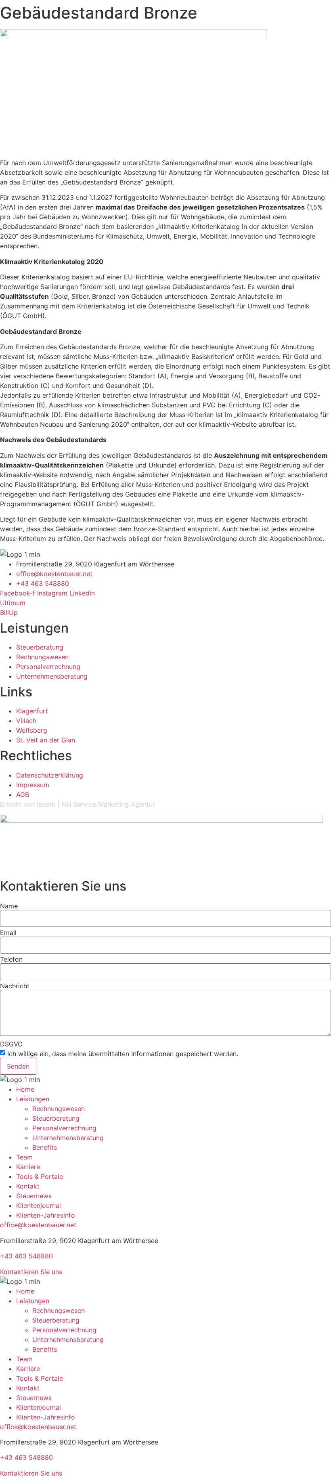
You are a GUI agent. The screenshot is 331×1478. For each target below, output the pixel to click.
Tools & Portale (39, 1176)
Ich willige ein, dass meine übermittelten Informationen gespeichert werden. (122, 1053)
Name (9, 906)
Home (25, 1089)
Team (24, 1157)
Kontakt (28, 1186)
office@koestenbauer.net (38, 1225)
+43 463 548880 (26, 1256)
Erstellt (10, 804)
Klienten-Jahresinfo (45, 1215)
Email (8, 932)
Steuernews (34, 1196)
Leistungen (32, 1099)
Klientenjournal (38, 1205)
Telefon (11, 959)
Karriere (28, 1167)
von (29, 804)
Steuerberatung (56, 1118)
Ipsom (46, 804)
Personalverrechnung (64, 1128)
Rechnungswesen (58, 1109)
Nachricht (14, 986)
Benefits (44, 1147)
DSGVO (11, 1044)
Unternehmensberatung (68, 1138)
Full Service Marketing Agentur (108, 804)
